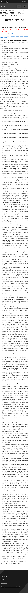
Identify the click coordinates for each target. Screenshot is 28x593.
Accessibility (4, 576)
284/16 (21, 36)
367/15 (13, 36)
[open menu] (19, 6)
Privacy (3, 579)
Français (24, 1)
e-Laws (3, 6)
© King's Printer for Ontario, (10, 587)
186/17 (26, 36)
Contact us (4, 583)
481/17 (1, 38)
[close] (24, 6)
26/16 (17, 36)
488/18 (11, 34)
